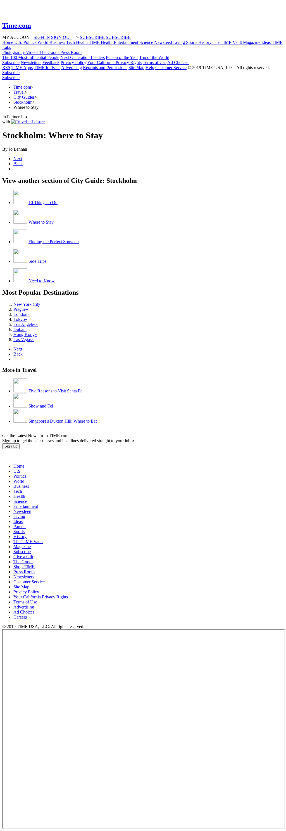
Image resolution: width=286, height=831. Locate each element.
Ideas (18, 521)
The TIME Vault (28, 541)
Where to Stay (41, 222)
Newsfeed (22, 511)
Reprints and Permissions (105, 67)
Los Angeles (25, 324)
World (18, 481)
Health (19, 496)
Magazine (22, 546)
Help (150, 67)
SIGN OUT (61, 37)
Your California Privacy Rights (114, 62)
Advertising (71, 67)
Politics (19, 476)
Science (20, 501)
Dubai (20, 329)
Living (19, 516)
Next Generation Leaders (82, 57)
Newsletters (31, 62)
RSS (6, 67)
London (21, 314)
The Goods (23, 561)
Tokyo (20, 319)
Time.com (22, 87)
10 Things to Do (43, 202)
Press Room (24, 571)
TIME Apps (22, 67)
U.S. (17, 471)
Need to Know (41, 280)
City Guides (24, 97)
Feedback (50, 62)
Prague (20, 309)
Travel (19, 92)
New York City (27, 304)
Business (21, 486)
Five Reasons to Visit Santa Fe (55, 391)
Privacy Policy (73, 62)
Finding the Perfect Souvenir (53, 241)
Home (18, 466)
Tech (17, 491)
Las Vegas (23, 339)
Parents (19, 526)
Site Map (136, 67)
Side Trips (37, 261)
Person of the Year (122, 57)
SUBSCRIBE (92, 37)
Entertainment (25, 506)
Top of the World (154, 57)
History (20, 536)
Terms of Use (154, 62)
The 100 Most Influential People (30, 57)
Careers (20, 617)
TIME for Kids (47, 67)
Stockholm (22, 102)
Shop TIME (24, 566)
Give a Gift (23, 556)
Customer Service (171, 67)
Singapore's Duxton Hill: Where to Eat (62, 421)
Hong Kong (25, 334)
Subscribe (11, 62)
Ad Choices (178, 62)
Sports (19, 531)
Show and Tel (40, 406)
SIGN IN (42, 37)
